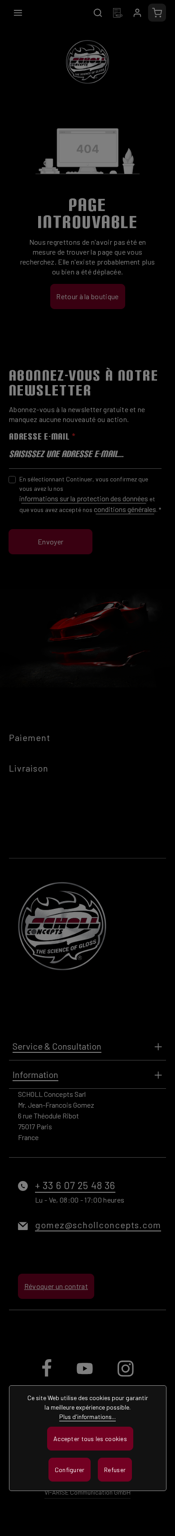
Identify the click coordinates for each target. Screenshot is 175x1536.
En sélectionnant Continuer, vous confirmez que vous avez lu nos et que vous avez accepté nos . (90, 494)
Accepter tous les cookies (90, 1438)
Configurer (70, 1469)
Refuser (115, 1469)
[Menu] (18, 13)
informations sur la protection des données (83, 498)
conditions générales (125, 509)
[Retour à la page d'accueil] (87, 61)
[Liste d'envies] (118, 13)
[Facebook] (47, 1375)
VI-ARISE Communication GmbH (87, 1492)
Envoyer (50, 541)
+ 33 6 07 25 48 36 (75, 1185)
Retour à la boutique (87, 296)
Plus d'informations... (87, 1416)
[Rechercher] (98, 13)
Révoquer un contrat (56, 1286)
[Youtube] (85, 1375)
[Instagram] (126, 1375)
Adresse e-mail (42, 436)
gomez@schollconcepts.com (98, 1224)
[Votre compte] (137, 13)
